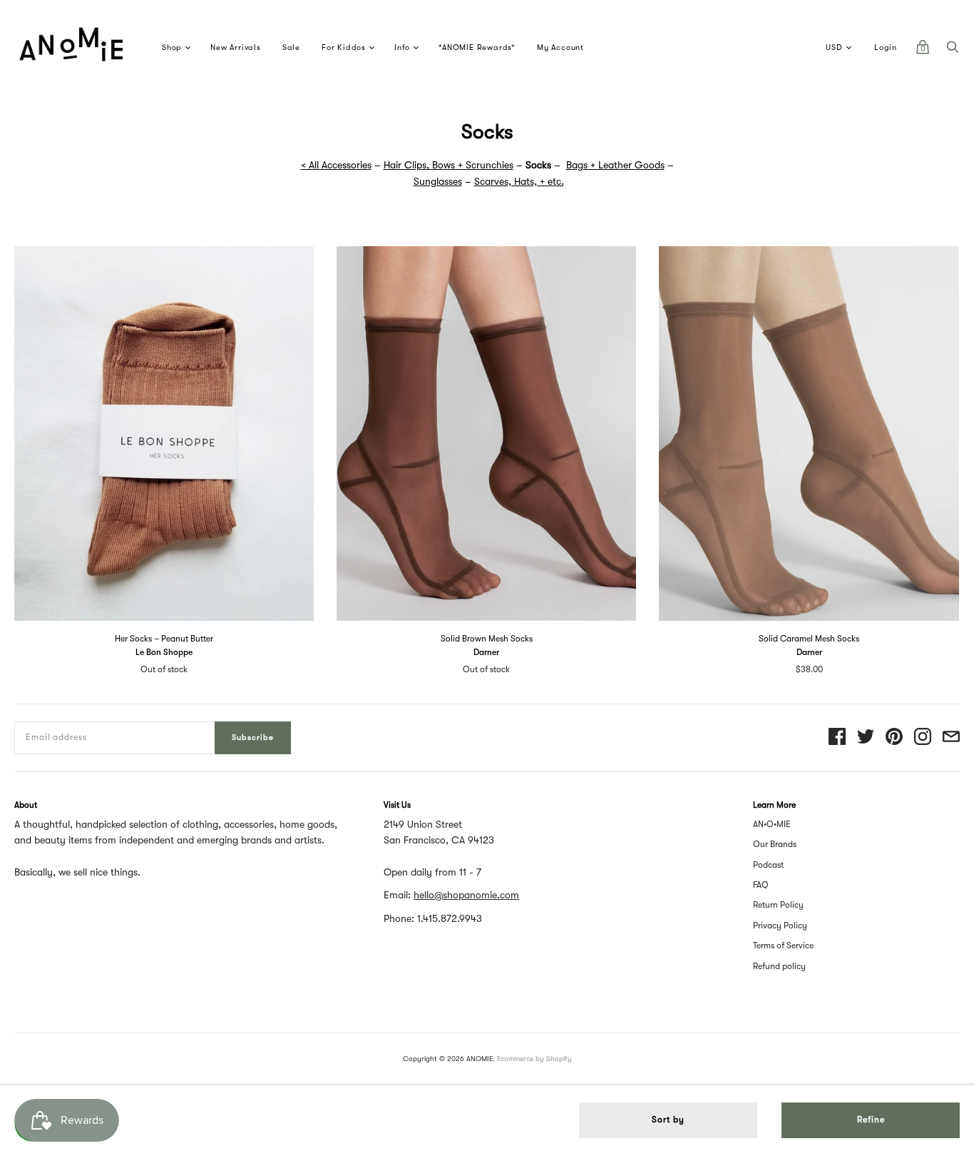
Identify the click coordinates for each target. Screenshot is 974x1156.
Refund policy (779, 966)
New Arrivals (235, 47)
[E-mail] (951, 737)
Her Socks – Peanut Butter (164, 639)
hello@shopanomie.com (466, 895)
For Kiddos (344, 47)
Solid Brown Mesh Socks (487, 639)
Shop (172, 47)
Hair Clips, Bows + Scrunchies (448, 165)
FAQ (761, 885)
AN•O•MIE (772, 824)
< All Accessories (336, 165)
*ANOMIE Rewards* (477, 47)
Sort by (668, 1120)
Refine (871, 1120)
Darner (486, 652)
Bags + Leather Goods (615, 165)
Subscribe (253, 737)
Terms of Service (783, 945)
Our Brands (774, 844)
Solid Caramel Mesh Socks (809, 639)
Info (402, 47)
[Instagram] (922, 737)
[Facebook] (837, 737)
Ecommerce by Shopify (534, 1059)
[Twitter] (865, 737)
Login (885, 47)
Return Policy (778, 905)
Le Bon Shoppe (164, 652)
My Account (560, 47)
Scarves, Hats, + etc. (519, 181)
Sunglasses (438, 181)
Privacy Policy (780, 926)
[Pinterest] (894, 737)
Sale (291, 47)
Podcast (768, 865)
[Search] (952, 50)
